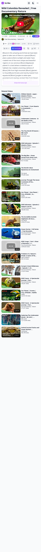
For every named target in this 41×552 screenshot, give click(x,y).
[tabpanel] (20, 66)
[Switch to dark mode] (33, 3)
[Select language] (29, 3)
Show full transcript (20, 83)
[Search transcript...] (24, 48)
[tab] (5, 43)
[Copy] (28, 48)
